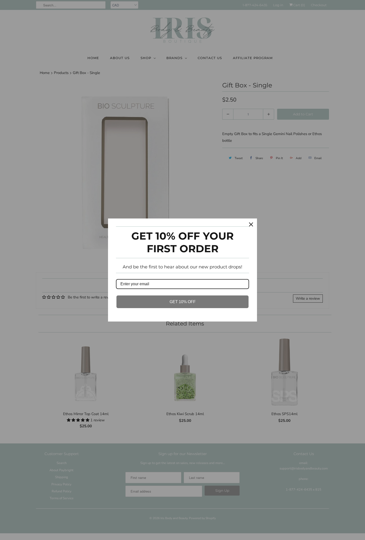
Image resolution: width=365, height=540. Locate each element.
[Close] (251, 224)
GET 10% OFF (183, 302)
